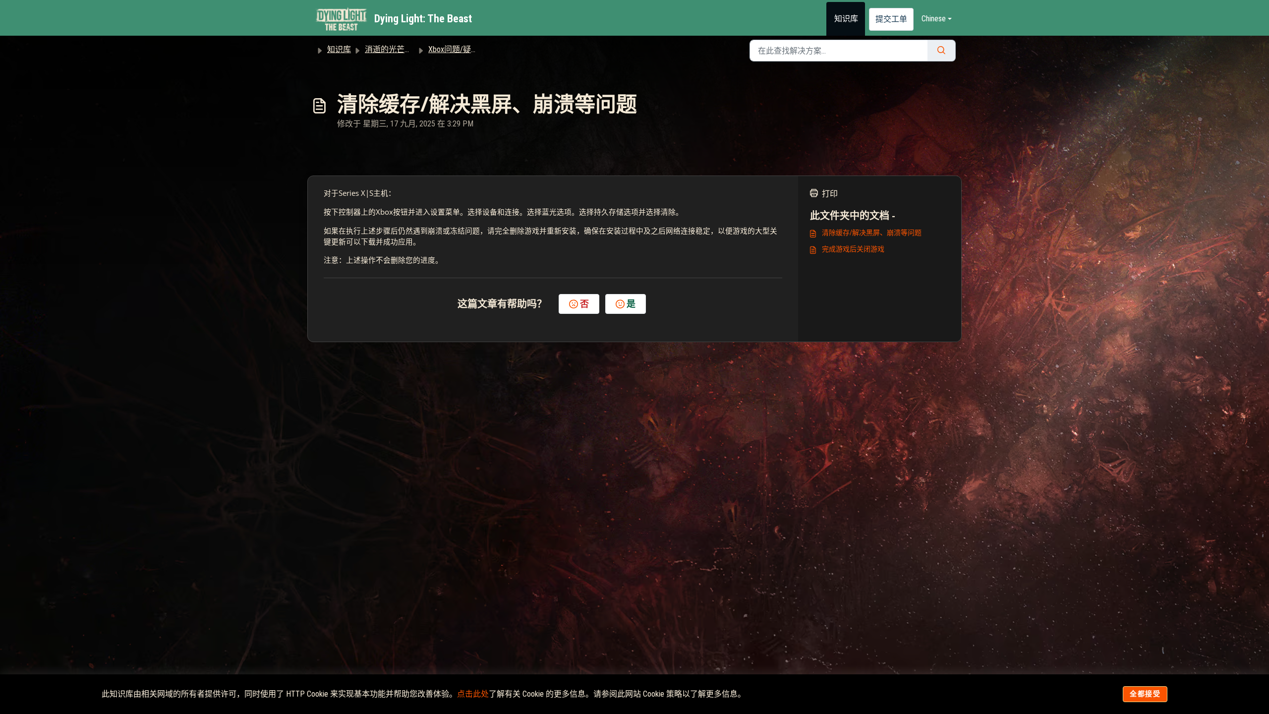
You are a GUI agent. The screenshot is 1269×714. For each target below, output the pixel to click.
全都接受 (1145, 694)
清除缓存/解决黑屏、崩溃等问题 (872, 233)
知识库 (846, 18)
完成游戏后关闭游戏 (853, 249)
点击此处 (473, 694)
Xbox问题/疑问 (453, 49)
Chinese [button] (934, 18)
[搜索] (941, 50)
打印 (830, 193)
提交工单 (891, 19)
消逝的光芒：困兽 (396, 49)
